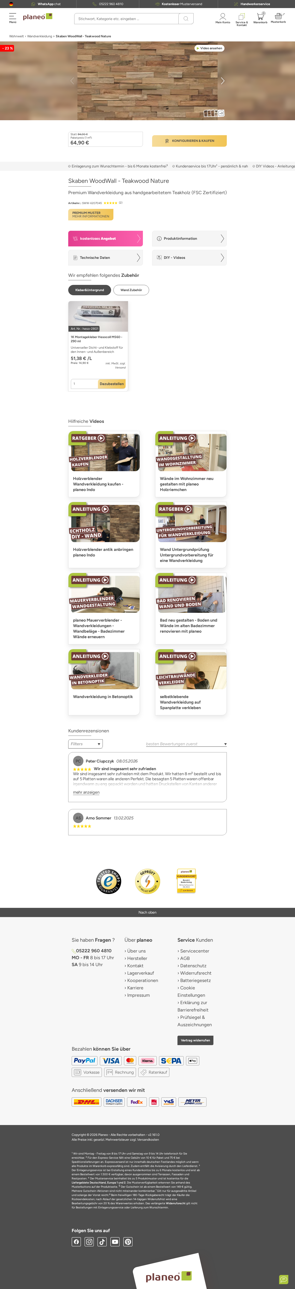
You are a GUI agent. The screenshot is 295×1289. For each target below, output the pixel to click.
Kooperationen (142, 980)
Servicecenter (194, 951)
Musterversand (182, 4)
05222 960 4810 (111, 4)
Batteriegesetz (195, 980)
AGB (185, 958)
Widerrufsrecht (196, 973)
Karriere (135, 988)
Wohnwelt (16, 36)
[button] (11, 4)
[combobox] (85, 743)
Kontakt (135, 965)
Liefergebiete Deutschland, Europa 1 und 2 (99, 1182)
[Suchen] (186, 18)
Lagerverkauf (140, 973)
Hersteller (137, 958)
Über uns (136, 951)
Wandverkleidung (39, 36)
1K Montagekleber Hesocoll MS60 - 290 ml (96, 339)
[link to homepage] (37, 16)
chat (49, 4)
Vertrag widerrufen (195, 1040)
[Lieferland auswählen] (11, 4)
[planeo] (168, 1277)
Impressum (138, 995)
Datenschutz (193, 965)
